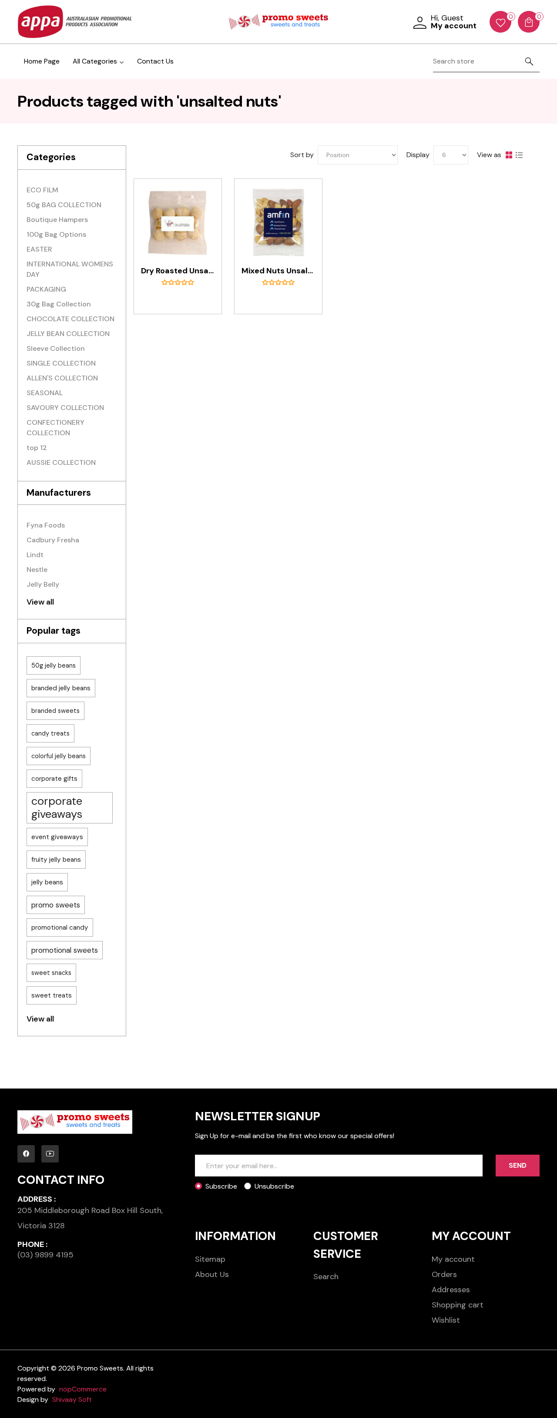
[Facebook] (26, 1154)
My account (453, 1259)
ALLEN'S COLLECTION (62, 378)
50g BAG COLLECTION (64, 204)
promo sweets (55, 905)
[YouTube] (50, 1154)
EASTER (39, 249)
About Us (212, 1274)
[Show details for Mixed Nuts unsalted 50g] (278, 222)
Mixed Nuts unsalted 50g (278, 271)
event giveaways (57, 837)
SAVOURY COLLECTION (65, 407)
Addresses (451, 1289)
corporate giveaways (56, 807)
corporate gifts (54, 778)
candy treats (50, 733)
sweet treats (51, 995)
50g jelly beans (53, 665)
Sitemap (210, 1259)
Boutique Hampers (57, 219)
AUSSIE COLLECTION (61, 462)
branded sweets (55, 711)
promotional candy (59, 927)
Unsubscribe (274, 1186)
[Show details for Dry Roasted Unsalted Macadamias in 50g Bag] (178, 222)
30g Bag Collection (59, 304)
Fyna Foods (46, 525)
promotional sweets (64, 950)
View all (40, 602)
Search (326, 1276)
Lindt (35, 554)
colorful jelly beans (58, 756)
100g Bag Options (56, 234)
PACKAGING (46, 289)
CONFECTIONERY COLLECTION (55, 427)
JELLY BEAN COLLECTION (68, 333)
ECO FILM (42, 190)
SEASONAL (45, 392)
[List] (519, 155)
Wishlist (446, 1320)
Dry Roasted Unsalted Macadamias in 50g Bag (178, 271)
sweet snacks (51, 973)
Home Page (42, 61)
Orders (444, 1274)
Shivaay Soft (72, 1399)
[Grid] (508, 155)
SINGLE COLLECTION (61, 363)
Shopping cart (457, 1305)
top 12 (37, 447)
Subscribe (221, 1186)
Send (518, 1165)
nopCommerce (83, 1389)
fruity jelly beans (56, 859)
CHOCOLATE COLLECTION (70, 318)
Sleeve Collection (56, 348)
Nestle (37, 569)
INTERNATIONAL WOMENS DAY (70, 269)
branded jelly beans (61, 688)
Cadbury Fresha (53, 539)
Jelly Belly (43, 584)
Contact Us (155, 61)
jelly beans (47, 882)
